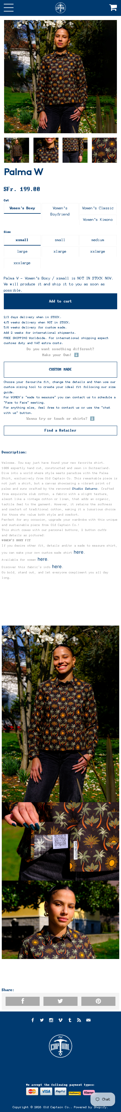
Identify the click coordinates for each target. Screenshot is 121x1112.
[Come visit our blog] (70, 1021)
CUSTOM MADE (60, 369)
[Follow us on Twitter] (42, 1021)
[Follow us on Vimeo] (60, 1021)
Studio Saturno (85, 489)
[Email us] (88, 1021)
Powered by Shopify (90, 1107)
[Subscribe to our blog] (79, 1021)
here (79, 552)
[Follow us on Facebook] (32, 1021)
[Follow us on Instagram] (51, 1021)
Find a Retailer (60, 430)
